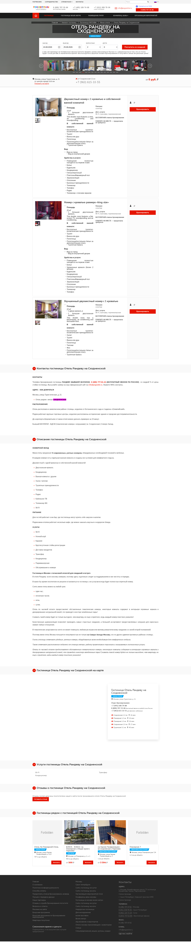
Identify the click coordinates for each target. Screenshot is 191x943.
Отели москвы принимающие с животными (94, 925)
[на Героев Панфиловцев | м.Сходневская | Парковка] (111, 832)
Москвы (79, 882)
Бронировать (142, 109)
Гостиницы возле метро (71, 15)
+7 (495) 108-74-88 (81, 7)
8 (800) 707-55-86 (60, 7)
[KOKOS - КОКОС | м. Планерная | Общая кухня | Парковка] (79, 832)
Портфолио (37, 1)
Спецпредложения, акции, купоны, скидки (93, 931)
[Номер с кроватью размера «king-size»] (48, 210)
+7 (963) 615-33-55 (88, 82)
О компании (37, 885)
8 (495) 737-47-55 (125, 907)
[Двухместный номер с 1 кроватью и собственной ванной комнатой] (48, 107)
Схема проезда (125, 894)
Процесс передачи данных (43, 897)
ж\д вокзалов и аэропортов (87, 922)
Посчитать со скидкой (134, 47)
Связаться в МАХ (144, 6)
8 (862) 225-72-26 (125, 913)
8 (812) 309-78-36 (125, 910)
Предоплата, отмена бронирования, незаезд (50, 894)
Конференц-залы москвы (86, 897)
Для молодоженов (83, 912)
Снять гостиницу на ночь (86, 891)
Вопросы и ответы (40, 906)
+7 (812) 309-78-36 (102, 7)
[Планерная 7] (143, 832)
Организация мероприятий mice (89, 894)
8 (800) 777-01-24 (98, 382)
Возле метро (81, 919)
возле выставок (82, 916)
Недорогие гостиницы (85, 909)
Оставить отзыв (40, 799)
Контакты (79, 1)
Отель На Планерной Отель (46, 847)
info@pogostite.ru (125, 8)
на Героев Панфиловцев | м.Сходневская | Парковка (109, 848)
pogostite (96, 385)
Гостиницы (48, 15)
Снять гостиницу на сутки (86, 888)
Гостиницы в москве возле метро (89, 900)
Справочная (66, 1)
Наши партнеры (39, 900)
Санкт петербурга (83, 885)
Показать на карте (41, 83)
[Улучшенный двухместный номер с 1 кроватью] (48, 309)
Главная (35, 882)
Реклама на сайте (39, 909)
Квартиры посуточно (41, 920)
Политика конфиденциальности (45, 888)
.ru (101, 385)
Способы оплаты (39, 891)
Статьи (78, 928)
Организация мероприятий (146, 15)
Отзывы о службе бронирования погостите (50, 903)
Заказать (56, 862)
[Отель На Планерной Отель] (47, 832)
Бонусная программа (41, 912)
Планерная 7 (135, 847)
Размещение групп (96, 15)
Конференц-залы (120, 15)
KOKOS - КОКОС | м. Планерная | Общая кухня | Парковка (78, 849)
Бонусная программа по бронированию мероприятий (48, 916)
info (90, 385)
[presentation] (41, 66)
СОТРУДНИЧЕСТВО (51, 1)
